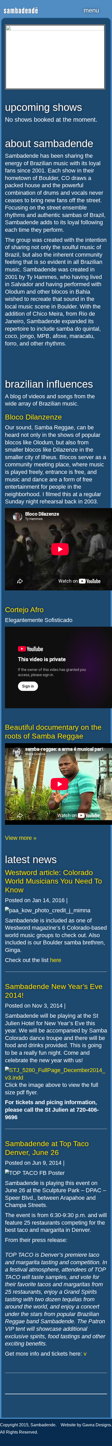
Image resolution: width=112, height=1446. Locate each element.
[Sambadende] (21, 7)
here (55, 960)
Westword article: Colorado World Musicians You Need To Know (53, 881)
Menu (91, 10)
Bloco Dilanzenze (33, 417)
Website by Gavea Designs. (86, 1425)
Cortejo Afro (24, 610)
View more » (20, 838)
